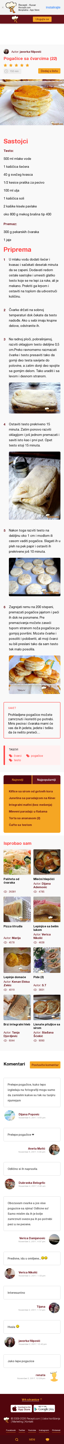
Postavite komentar (45, 1065)
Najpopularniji (46, 779)
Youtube (32, 1430)
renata (40, 1375)
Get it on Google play (44, 1408)
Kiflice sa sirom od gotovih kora (31, 791)
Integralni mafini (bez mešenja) (30, 804)
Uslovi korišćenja (51, 1418)
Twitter (22, 1430)
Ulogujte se (42, 19)
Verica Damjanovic (32, 1238)
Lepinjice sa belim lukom (47, 920)
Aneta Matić (36, 1148)
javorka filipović (30, 51)
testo (17, 760)
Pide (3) (47, 969)
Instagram (44, 1430)
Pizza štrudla (17, 920)
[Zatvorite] (3, 7)
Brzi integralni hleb (17, 1018)
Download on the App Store (21, 1408)
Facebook (11, 1430)
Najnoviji (17, 779)
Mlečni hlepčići (47, 871)
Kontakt (29, 1421)
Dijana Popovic (29, 1114)
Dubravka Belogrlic (32, 1182)
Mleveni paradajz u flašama (28, 811)
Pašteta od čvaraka (17, 871)
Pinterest (56, 1430)
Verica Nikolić (28, 1272)
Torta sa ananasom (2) (24, 818)
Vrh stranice (30, 1399)
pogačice (37, 755)
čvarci (18, 755)
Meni (32, 1439)
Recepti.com (6, 1420)
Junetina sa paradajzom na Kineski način (32, 798)
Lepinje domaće (17, 969)
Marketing (17, 1421)
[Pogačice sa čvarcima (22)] (34, 397)
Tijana (41, 1306)
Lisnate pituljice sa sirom (47, 1018)
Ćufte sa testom (20, 824)
